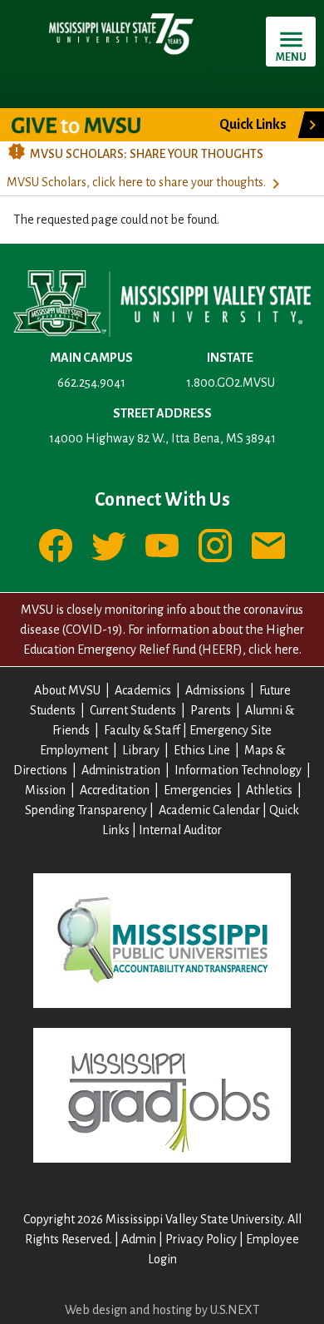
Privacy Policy (201, 1239)
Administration (120, 770)
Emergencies (198, 790)
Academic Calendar (209, 810)
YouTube (162, 546)
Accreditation (115, 790)
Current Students (133, 710)
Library (141, 750)
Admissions (215, 690)
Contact (268, 546)
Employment (74, 750)
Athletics (269, 790)
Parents (210, 710)
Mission (45, 790)
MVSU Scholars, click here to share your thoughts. (136, 182)
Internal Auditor (180, 830)
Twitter (109, 546)
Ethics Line (202, 750)
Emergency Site (230, 730)
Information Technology (238, 770)
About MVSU (67, 690)
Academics (143, 690)
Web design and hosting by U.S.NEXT (162, 1310)
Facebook (56, 546)
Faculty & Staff (142, 730)
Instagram (215, 546)
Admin (138, 1239)
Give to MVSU (90, 124)
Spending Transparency (86, 810)
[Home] (120, 33)
